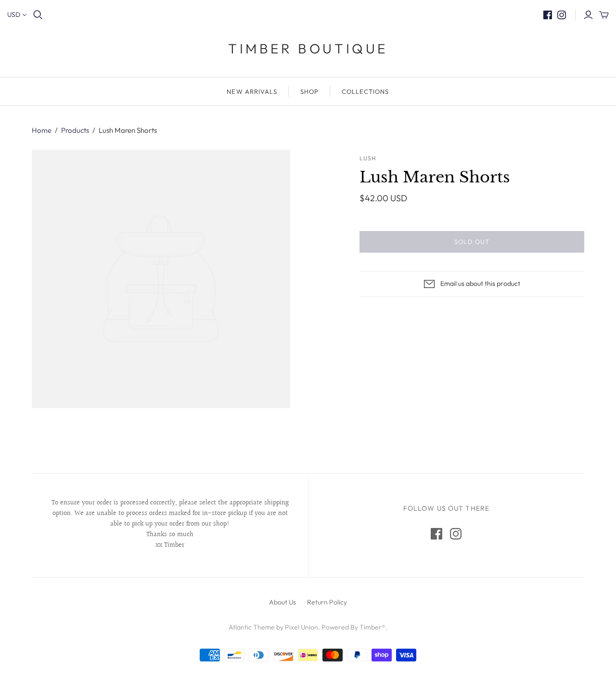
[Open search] (38, 15)
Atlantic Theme (252, 627)
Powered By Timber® (353, 627)
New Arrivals (252, 91)
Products (75, 130)
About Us (282, 602)
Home (41, 130)
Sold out (471, 241)
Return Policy (327, 602)
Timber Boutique (308, 48)
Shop (309, 91)
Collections (365, 91)
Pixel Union (301, 627)
